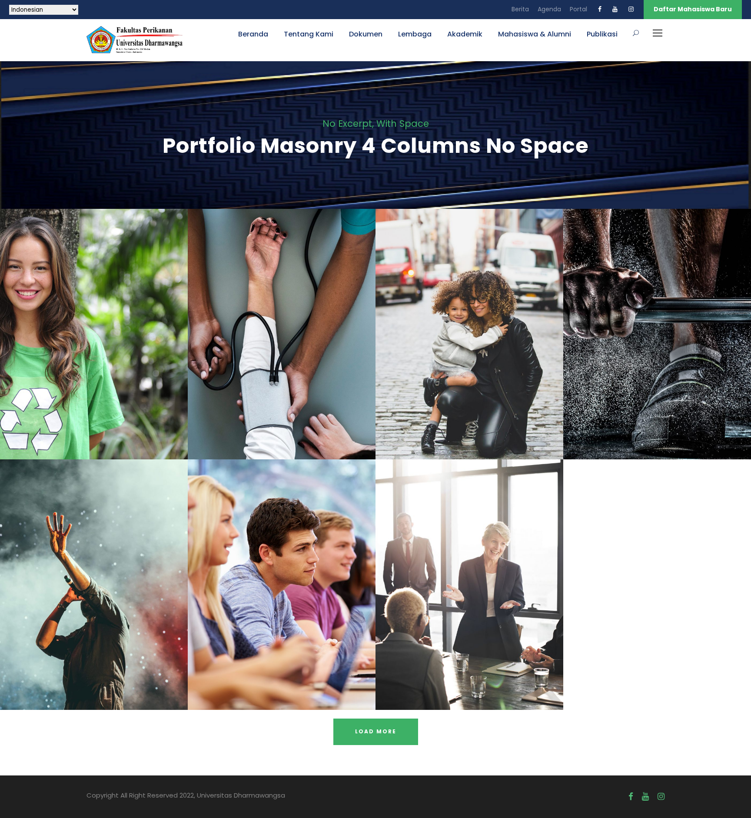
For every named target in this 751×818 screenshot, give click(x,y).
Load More (375, 731)
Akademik (464, 34)
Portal (578, 9)
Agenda (549, 9)
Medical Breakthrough (282, 322)
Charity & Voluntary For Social (94, 322)
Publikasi (602, 34)
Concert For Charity (94, 572)
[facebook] (599, 9)
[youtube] (615, 9)
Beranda (253, 34)
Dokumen (365, 34)
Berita (520, 9)
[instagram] (631, 9)
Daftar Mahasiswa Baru (693, 9)
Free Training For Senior (657, 322)
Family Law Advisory (469, 322)
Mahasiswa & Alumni (534, 34)
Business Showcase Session (469, 572)
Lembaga (415, 34)
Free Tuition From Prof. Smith (281, 572)
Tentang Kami (308, 34)
